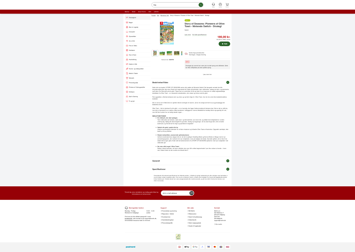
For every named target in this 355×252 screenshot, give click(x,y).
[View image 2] (162, 53)
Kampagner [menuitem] (132, 17)
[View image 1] (155, 53)
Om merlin (219, 224)
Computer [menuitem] (132, 32)
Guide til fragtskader (195, 226)
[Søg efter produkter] (201, 5)
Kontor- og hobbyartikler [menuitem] (136, 69)
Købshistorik (192, 220)
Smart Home (142, 12)
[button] (167, 33)
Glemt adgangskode (195, 223)
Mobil (133, 12)
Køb (225, 44)
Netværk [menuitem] (131, 78)
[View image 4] (176, 53)
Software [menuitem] (131, 92)
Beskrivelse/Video (160, 82)
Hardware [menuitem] (132, 50)
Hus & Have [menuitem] (132, 55)
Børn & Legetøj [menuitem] (133, 27)
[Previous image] (154, 33)
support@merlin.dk (150, 218)
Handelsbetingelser (168, 220)
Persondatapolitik (167, 223)
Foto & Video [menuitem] (133, 46)
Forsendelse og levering (169, 211)
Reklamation (192, 214)
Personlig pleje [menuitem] (133, 83)
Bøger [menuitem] (131, 22)
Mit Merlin (192, 211)
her (211, 74)
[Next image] (179, 33)
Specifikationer (159, 169)
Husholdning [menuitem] (133, 59)
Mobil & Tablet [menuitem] (133, 73)
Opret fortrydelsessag (195, 217)
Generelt (156, 160)
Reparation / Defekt (168, 214)
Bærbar (127, 12)
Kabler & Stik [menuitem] (133, 64)
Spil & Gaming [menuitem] (133, 96)
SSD (149, 12)
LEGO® (156, 12)
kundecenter (128, 218)
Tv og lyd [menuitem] (131, 101)
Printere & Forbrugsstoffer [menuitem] (137, 87)
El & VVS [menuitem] (132, 41)
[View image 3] (169, 53)
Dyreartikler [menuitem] (132, 36)
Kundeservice (166, 217)
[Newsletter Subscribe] (191, 193)
